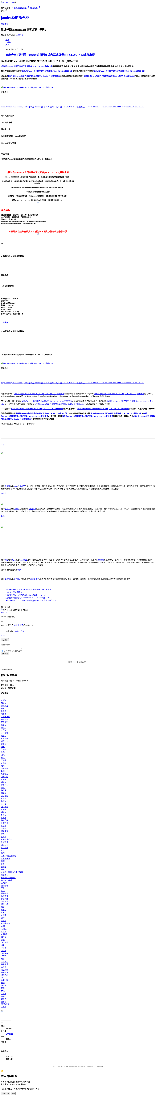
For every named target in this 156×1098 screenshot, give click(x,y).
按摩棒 (3, 956)
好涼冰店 (4, 719)
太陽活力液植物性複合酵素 (12, 872)
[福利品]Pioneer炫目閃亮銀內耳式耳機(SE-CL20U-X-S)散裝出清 (39, 394)
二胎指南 (4, 322)
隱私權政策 (91, 1066)
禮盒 (19, 570)
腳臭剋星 (21, 486)
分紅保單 (4, 842)
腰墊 (3, 864)
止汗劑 (3, 730)
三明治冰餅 (5, 717)
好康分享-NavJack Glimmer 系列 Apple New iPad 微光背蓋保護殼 (30, 600)
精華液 (3, 985)
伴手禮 (3, 749)
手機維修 (4, 964)
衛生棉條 (4, 970)
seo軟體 (4, 883)
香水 (3, 991)
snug (2, 444)
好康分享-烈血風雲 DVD (15, 592)
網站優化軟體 (6, 880)
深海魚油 (4, 831)
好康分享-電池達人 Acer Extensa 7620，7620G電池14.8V (27, 598)
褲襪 (3, 940)
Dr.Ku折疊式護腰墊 (8, 856)
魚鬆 (3, 516)
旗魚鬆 (101, 560)
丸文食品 (23, 560)
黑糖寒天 (4, 875)
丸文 (14, 560)
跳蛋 (3, 959)
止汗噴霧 (4, 733)
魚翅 (3, 771)
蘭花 (3, 853)
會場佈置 (4, 899)
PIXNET (60, 1066)
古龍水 (3, 994)
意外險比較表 (6, 839)
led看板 (4, 934)
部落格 (8, 42)
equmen (16, 509)
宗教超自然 (19, 631)
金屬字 (3, 921)
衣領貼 (3, 700)
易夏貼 (3, 725)
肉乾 (3, 755)
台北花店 (4, 902)
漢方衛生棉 (34, 579)
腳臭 (3, 708)
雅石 (3, 850)
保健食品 (4, 820)
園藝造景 (4, 845)
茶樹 (3, 988)
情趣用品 (4, 953)
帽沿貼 (3, 703)
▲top (3, 635)
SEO (2, 888)
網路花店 (4, 893)
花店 (3, 891)
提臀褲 (3, 1007)
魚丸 (3, 758)
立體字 (3, 915)
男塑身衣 (32, 509)
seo (2, 977)
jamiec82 (4, 612)
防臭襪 (3, 714)
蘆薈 (3, 983)
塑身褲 (3, 1002)
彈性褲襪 (4, 942)
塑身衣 (3, 493)
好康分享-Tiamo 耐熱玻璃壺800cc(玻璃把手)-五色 (25, 595)
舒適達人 (17, 579)
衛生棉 (7, 579)
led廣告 (4, 929)
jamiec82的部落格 (15, 18)
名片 (7, 45)
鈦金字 (3, 932)
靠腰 (3, 861)
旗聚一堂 (4, 741)
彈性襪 (3, 937)
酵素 (3, 834)
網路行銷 (4, 975)
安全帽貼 (4, 722)
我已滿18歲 (5, 1093)
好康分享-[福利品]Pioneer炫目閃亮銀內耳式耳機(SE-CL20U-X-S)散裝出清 (50, 54)
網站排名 (4, 886)
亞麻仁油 (4, 823)
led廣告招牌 (5, 923)
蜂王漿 (3, 826)
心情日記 (19, 35)
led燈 (3, 926)
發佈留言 (5, 654)
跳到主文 (4, 24)
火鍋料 (3, 763)
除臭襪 (7, 486)
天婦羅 (3, 760)
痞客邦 (16, 625)
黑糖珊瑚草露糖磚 (8, 878)
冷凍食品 (4, 769)
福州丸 (3, 766)
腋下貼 (3, 728)
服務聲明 (100, 1066)
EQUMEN (5, 1004)
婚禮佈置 (4, 896)
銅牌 (3, 918)
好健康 (3, 818)
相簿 (7, 40)
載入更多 (5, 640)
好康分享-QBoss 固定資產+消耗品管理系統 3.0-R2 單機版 (28, 590)
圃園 (3, 996)
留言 (21, 625)
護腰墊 (3, 867)
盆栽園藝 (4, 848)
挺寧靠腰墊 (5, 859)
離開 (13, 1093)
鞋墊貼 (3, 736)
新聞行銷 (4, 980)
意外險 (3, 837)
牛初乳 (3, 829)
